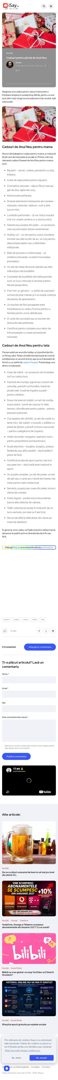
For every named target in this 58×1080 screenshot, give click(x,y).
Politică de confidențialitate (15, 1067)
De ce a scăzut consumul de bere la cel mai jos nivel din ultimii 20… (28, 874)
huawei (16, 619)
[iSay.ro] (11, 6)
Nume (5, 674)
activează (46, 547)
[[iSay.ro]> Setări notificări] (7, 1068)
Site (3, 703)
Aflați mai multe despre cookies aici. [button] (23, 1050)
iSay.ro (16, 547)
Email (5, 688)
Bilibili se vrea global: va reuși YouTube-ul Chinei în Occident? (28, 974)
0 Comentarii (9, 647)
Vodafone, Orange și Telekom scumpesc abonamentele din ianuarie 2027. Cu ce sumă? (25, 926)
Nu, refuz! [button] (16, 1058)
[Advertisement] (29, 582)
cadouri (6, 619)
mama (25, 619)
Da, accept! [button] (41, 1058)
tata (42, 619)
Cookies (35, 1067)
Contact (46, 1067)
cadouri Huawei (30, 362)
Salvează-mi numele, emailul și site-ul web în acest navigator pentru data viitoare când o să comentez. (29, 747)
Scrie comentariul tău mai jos (15, 717)
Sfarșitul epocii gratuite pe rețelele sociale (24, 1024)
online (34, 619)
